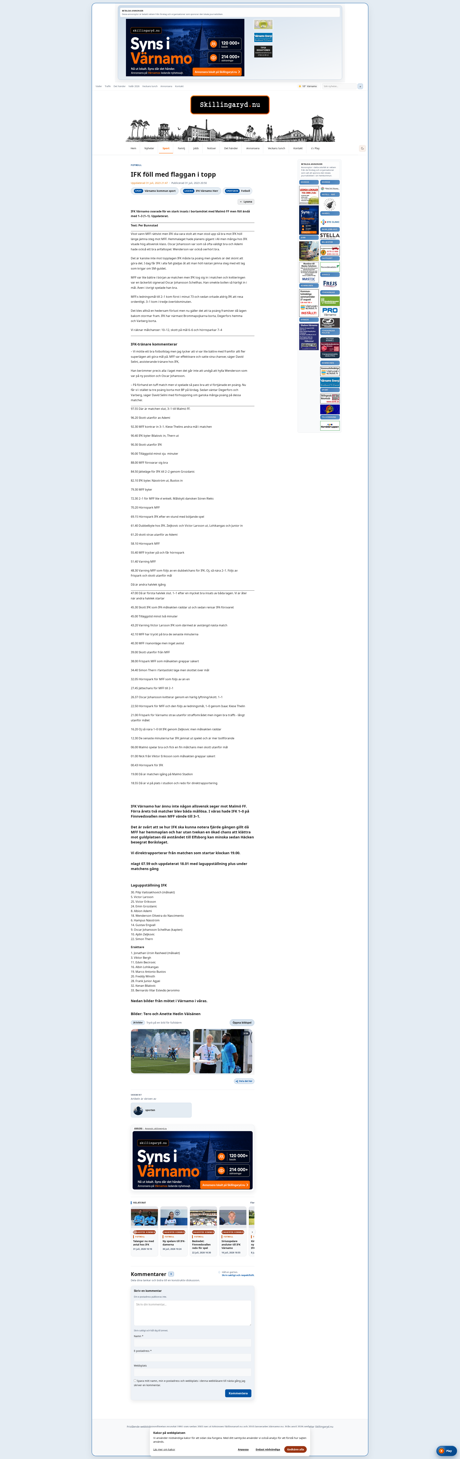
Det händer (120, 86)
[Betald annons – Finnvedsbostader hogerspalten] (330, 267)
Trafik (108, 86)
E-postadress (143, 1351)
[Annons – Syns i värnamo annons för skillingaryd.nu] (185, 47)
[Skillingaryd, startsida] (230, 105)
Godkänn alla (295, 1449)
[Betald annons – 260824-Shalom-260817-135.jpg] (309, 337)
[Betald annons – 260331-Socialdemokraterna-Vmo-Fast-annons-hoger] (330, 347)
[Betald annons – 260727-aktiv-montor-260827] (309, 251)
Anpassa (243, 1449)
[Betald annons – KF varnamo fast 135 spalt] (330, 371)
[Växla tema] (362, 148)
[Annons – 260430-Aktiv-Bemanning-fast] (263, 24)
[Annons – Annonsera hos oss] (309, 220)
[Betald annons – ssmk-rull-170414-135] (330, 399)
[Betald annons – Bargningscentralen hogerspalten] (330, 251)
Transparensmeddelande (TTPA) (330, 355)
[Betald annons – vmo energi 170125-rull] (330, 382)
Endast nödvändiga (268, 1449)
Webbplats (140, 1365)
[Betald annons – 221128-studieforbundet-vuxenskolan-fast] (330, 301)
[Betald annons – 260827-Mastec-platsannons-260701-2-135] (309, 272)
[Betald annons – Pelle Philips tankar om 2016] (263, 37)
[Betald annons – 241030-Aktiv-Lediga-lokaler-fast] (309, 195)
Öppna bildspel (242, 1022)
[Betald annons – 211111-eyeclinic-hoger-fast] (330, 222)
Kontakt (179, 86)
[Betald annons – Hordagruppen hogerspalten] (330, 426)
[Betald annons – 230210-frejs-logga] (330, 283)
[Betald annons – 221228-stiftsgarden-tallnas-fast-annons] (330, 204)
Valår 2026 (133, 86)
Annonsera (166, 86)
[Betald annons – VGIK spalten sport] (330, 409)
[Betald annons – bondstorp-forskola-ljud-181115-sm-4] (263, 52)
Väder (99, 86)
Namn (138, 1336)
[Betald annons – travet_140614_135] (330, 323)
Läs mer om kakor (164, 1449)
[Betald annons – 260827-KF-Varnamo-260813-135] (309, 303)
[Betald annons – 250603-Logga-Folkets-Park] (330, 189)
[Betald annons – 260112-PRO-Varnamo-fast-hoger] (330, 312)
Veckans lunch (150, 86)
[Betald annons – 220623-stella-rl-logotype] (330, 236)
